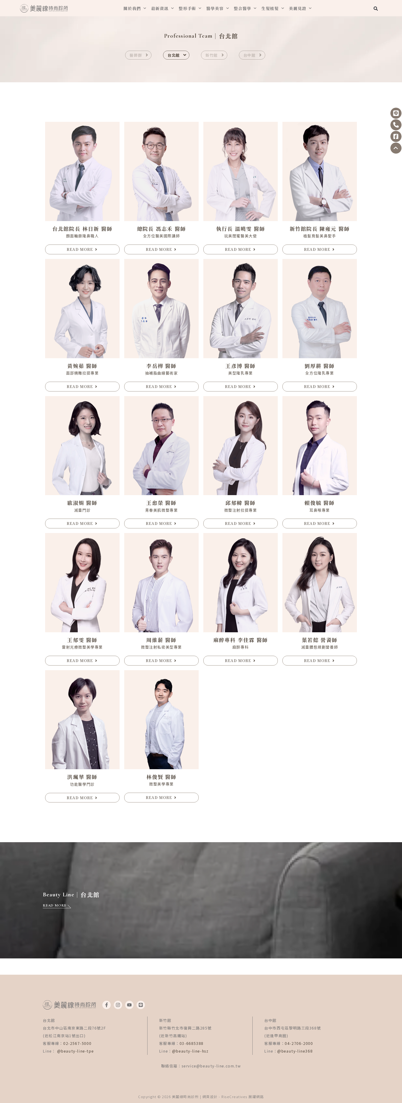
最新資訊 (160, 8)
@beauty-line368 (295, 1051)
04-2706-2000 (299, 1043)
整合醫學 (242, 8)
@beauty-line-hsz (190, 1051)
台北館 (174, 55)
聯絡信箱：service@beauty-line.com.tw (201, 1066)
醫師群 (136, 55)
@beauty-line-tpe (75, 1051)
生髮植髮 (270, 8)
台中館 (249, 55)
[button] (375, 8)
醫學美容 (215, 8)
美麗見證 (297, 8)
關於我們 (132, 8)
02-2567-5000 (77, 1043)
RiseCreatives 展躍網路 (242, 1096)
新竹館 (211, 55)
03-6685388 (192, 1043)
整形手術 (187, 8)
